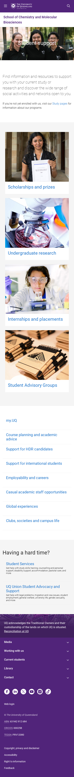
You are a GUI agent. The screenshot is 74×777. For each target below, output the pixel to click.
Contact (9, 677)
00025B (18, 728)
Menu (5, 6)
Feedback (9, 768)
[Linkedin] (15, 692)
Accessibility (10, 755)
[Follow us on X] (23, 692)
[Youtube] (31, 692)
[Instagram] (40, 692)
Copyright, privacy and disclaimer (21, 748)
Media (8, 642)
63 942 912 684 (18, 721)
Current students (14, 659)
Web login (9, 704)
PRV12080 (18, 734)
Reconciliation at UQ (16, 631)
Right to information (15, 761)
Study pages (59, 103)
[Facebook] (7, 692)
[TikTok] (48, 692)
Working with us (14, 650)
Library (8, 668)
